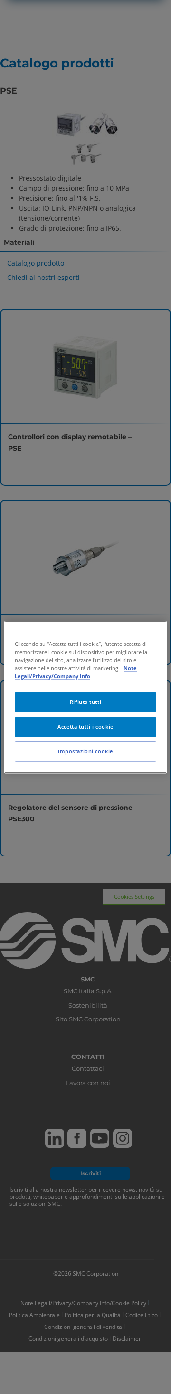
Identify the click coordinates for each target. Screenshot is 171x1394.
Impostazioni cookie (85, 751)
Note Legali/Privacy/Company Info (76, 672)
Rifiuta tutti (85, 701)
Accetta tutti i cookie (85, 726)
